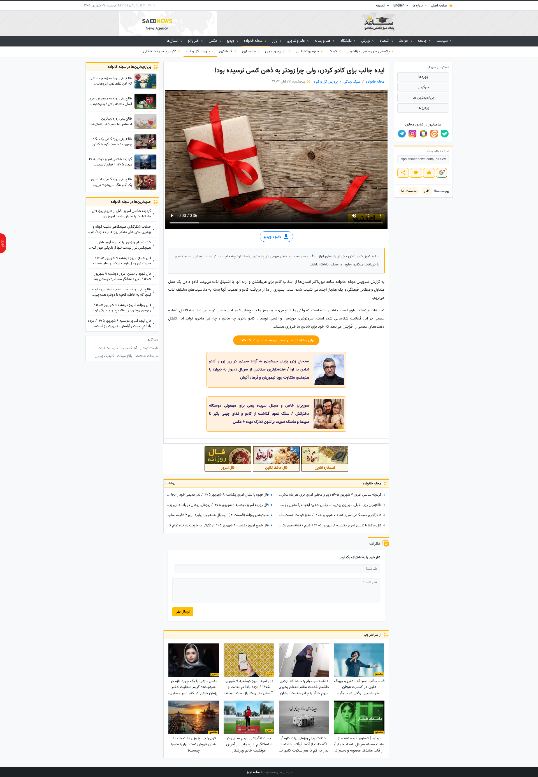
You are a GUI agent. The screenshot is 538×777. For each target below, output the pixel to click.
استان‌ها (172, 41)
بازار (275, 41)
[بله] (445, 133)
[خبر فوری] (3, 243)
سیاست (443, 41)
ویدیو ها (423, 108)
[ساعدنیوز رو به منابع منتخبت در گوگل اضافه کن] (441, 173)
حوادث (404, 41)
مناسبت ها (409, 191)
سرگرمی (423, 87)
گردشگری (226, 51)
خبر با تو (194, 41)
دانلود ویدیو (273, 237)
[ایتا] (434, 133)
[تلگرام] (402, 133)
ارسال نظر (183, 612)
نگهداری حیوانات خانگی (160, 51)
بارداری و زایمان (276, 51)
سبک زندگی (352, 82)
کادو (427, 191)
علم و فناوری (296, 41)
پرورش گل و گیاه (198, 51)
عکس (213, 41)
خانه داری (249, 51)
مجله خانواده (253, 41)
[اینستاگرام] (412, 133)
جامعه (423, 41)
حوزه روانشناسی (308, 51)
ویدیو (231, 41)
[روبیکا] (423, 133)
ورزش (366, 41)
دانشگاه (346, 41)
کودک (333, 51)
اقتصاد (385, 41)
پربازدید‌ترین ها (423, 98)
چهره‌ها (423, 77)
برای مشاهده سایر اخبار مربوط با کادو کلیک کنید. (276, 340)
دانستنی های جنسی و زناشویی (369, 51)
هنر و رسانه (322, 41)
